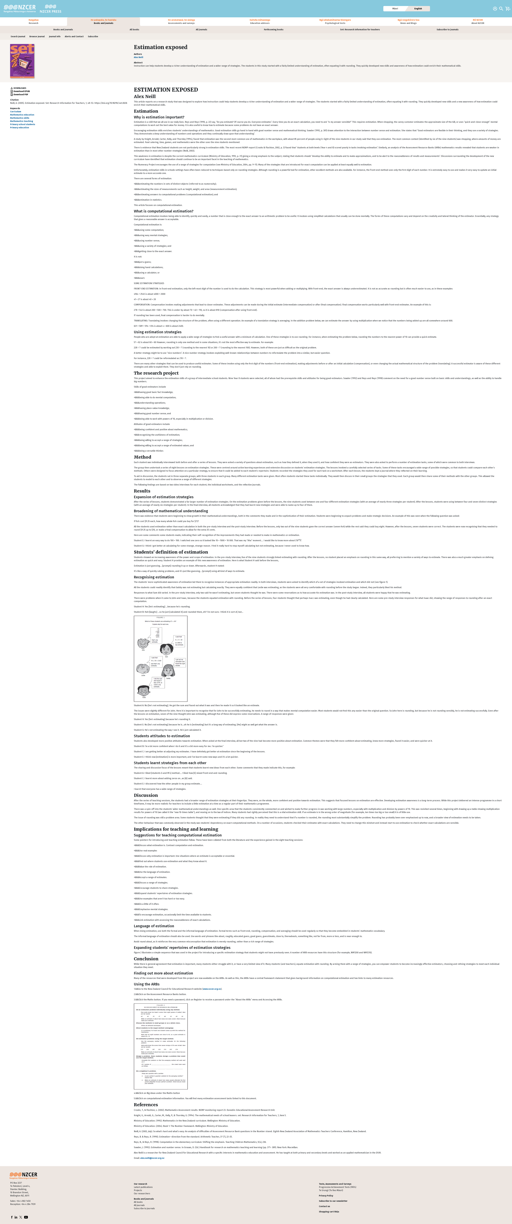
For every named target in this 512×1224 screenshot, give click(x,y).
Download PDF (21, 94)
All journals (201, 29)
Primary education (19, 127)
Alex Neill (138, 57)
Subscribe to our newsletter (333, 1201)
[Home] (21, 8)
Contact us (324, 1206)
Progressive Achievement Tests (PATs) (337, 1187)
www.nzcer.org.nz (212, 989)
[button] (33, 21)
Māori (395, 8)
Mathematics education (22, 114)
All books (134, 29)
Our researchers (142, 1193)
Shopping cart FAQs (329, 1211)
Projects (138, 1190)
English (418, 8)
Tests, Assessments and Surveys (335, 1184)
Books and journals (63, 29)
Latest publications (143, 1187)
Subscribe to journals (448, 29)
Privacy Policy (326, 1195)
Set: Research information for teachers (360, 29)
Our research (140, 1184)
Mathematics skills (19, 118)
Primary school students (22, 124)
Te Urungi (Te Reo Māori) (331, 1190)
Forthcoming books (273, 29)
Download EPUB (22, 91)
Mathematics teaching (21, 121)
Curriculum (15, 111)
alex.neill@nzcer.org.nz (152, 1158)
